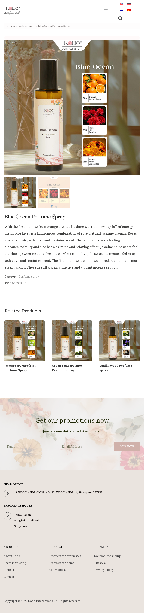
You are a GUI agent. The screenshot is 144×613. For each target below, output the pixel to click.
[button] (105, 11)
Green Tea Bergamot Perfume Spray (67, 368)
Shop (12, 26)
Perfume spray (26, 26)
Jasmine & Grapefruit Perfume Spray (20, 368)
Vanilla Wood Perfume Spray (115, 368)
